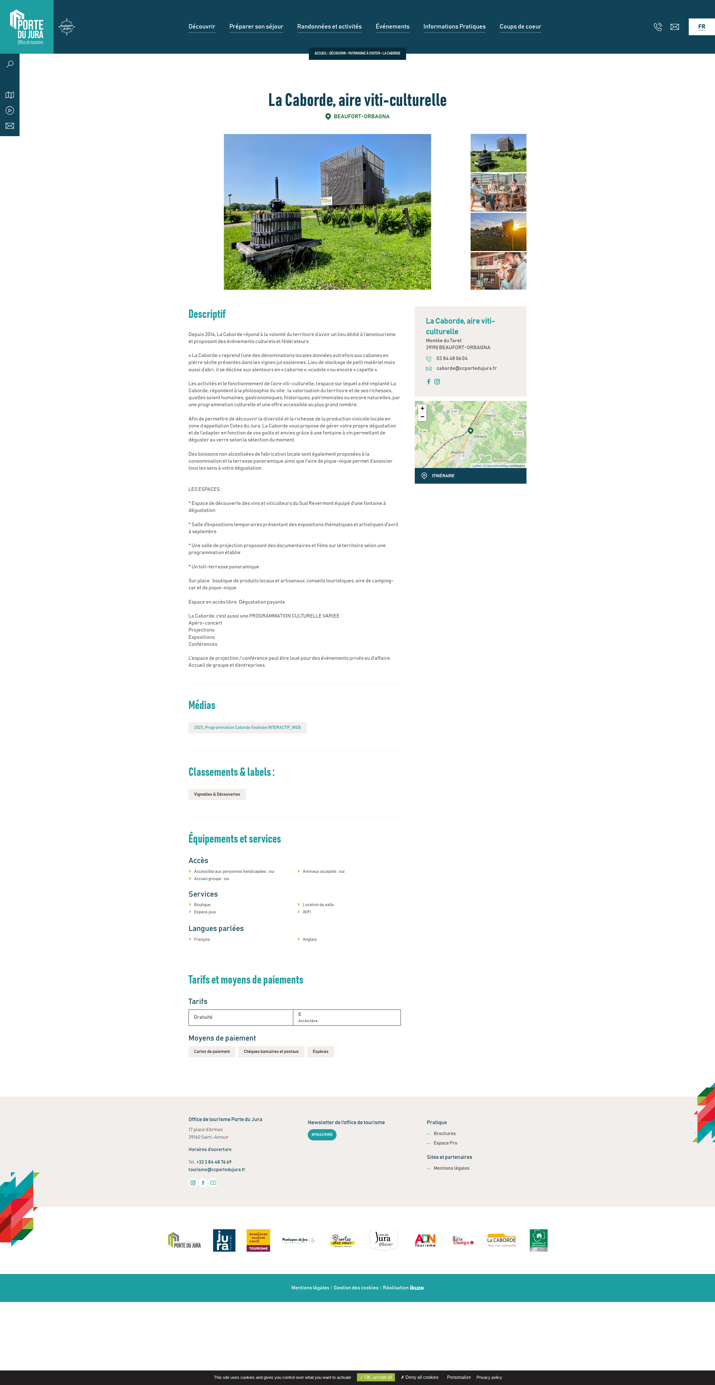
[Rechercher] (10, 64)
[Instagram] (193, 1182)
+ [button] (422, 408)
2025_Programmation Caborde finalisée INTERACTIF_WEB (247, 727)
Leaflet (476, 466)
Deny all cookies (421, 1377)
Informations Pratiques (454, 27)
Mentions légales (451, 1168)
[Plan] (10, 95)
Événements (392, 27)
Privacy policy (489, 1377)
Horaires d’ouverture (210, 1149)
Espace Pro (445, 1143)
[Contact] (10, 125)
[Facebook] (203, 1182)
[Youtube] (213, 1182)
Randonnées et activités (329, 27)
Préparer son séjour (256, 27)
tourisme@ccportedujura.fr (217, 1169)
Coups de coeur (520, 27)
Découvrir (202, 27)
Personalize (459, 1377)
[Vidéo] (10, 110)
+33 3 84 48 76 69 (214, 1162)
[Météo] (10, 79)
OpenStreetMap (497, 466)
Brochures (445, 1133)
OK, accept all (377, 1377)
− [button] (422, 416)
